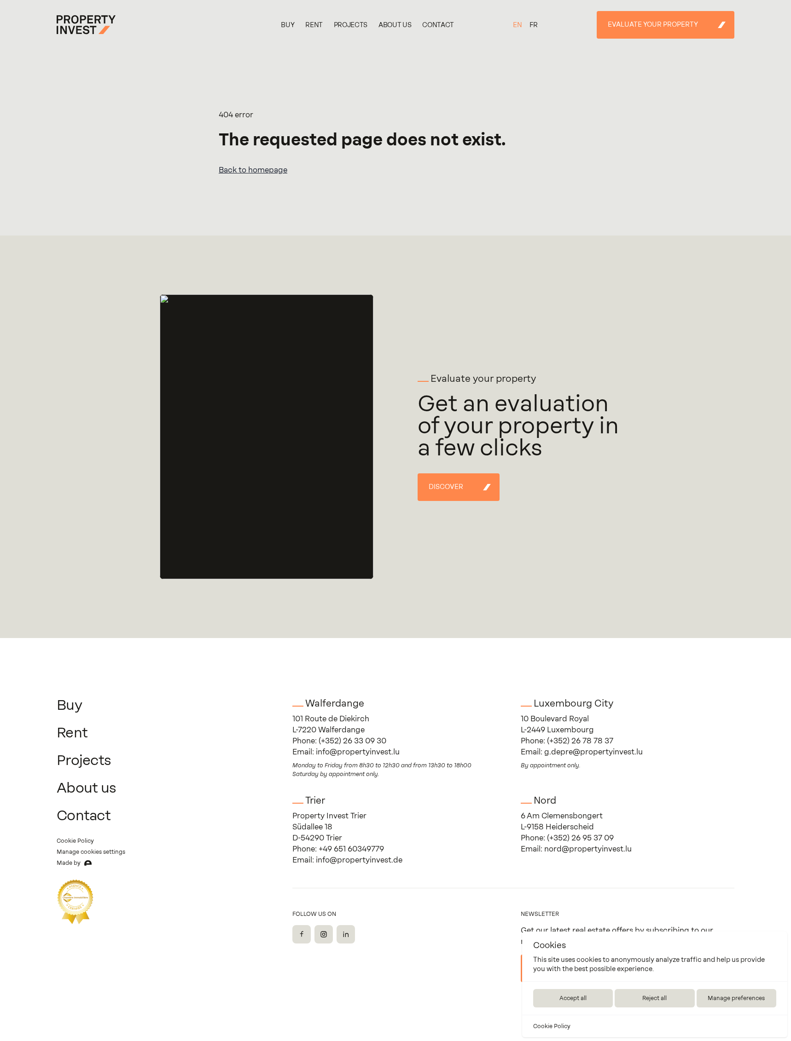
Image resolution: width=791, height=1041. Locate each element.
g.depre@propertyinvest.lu (593, 752)
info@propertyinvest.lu (358, 752)
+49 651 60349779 (351, 849)
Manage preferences (736, 998)
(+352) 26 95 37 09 (580, 838)
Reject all (654, 998)
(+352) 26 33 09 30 (352, 740)
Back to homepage (253, 170)
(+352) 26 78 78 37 (580, 740)
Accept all (573, 998)
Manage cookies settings (91, 852)
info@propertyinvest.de (359, 860)
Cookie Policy (551, 1026)
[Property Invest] (86, 25)
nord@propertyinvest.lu (588, 849)
